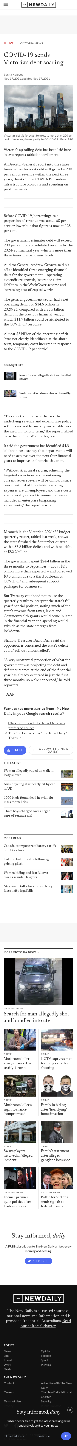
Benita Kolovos (13, 74)
